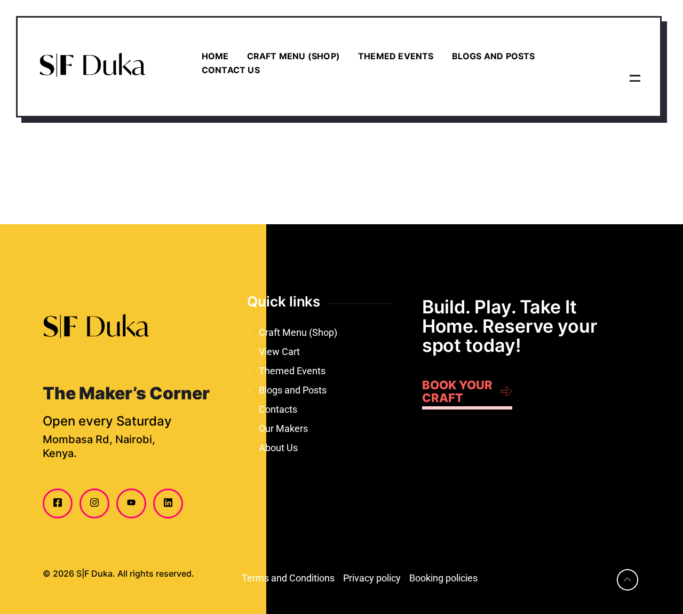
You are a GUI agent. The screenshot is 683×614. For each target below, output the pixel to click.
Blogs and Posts (493, 56)
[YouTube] (131, 503)
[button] (635, 77)
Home (215, 56)
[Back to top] (627, 580)
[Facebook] (58, 503)
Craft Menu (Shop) (293, 56)
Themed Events (396, 56)
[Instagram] (94, 503)
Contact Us (231, 70)
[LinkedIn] (168, 503)
